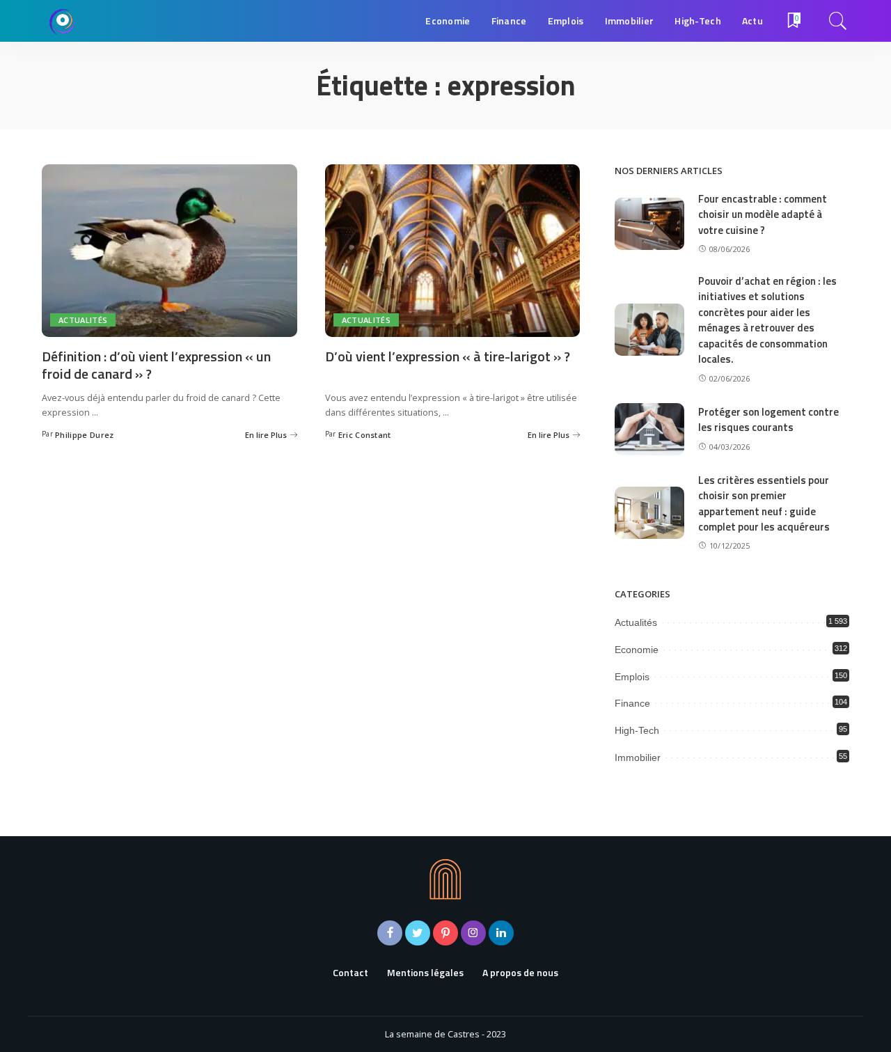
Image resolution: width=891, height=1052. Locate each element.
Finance (632, 703)
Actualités (82, 320)
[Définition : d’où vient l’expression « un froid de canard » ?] (169, 250)
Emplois (632, 676)
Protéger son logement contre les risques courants (768, 420)
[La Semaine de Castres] (63, 21)
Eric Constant (364, 435)
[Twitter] (417, 932)
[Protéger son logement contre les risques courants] (649, 429)
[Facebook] (389, 932)
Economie (637, 649)
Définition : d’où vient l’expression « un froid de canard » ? (156, 364)
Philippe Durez (84, 435)
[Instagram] (473, 932)
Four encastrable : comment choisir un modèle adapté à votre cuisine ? (762, 214)
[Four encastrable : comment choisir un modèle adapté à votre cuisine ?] (649, 224)
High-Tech (637, 730)
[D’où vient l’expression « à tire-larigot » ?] (453, 250)
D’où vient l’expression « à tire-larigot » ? (447, 356)
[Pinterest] (445, 932)
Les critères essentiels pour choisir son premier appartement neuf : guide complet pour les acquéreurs (764, 503)
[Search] (838, 21)
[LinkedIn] (501, 932)
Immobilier (638, 757)
